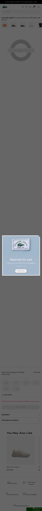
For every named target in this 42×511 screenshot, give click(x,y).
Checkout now (21, 270)
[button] (40, 236)
